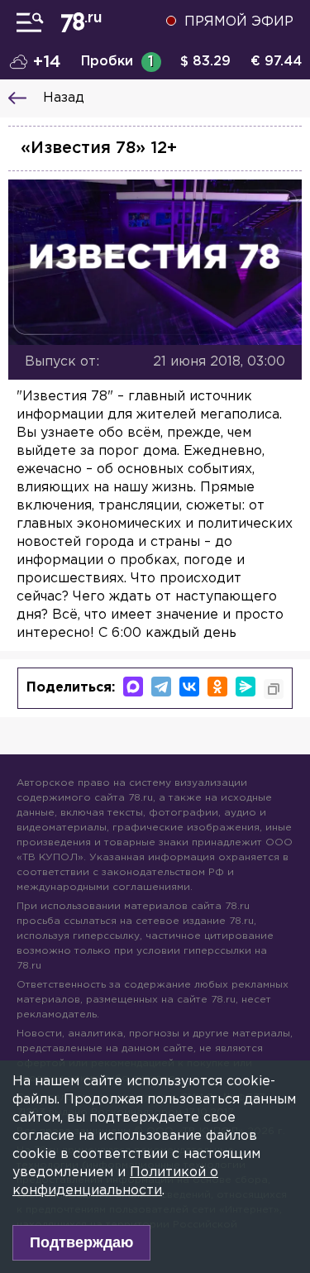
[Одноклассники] (217, 686)
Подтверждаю (81, 1242)
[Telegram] (161, 686)
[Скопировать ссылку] (274, 689)
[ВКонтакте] (189, 686)
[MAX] (133, 686)
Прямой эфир (238, 22)
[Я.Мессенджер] (245, 686)
